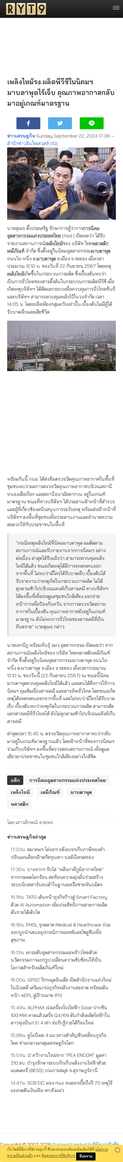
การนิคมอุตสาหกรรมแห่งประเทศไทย (67, 780)
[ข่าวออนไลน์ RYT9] (24, 9)
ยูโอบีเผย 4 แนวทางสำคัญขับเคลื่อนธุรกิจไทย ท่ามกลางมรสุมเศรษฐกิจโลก (58, 1039)
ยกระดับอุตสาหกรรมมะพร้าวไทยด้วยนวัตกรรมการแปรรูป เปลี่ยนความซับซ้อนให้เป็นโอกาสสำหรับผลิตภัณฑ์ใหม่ (56, 960)
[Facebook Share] (28, 123)
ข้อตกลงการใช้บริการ (58, 1155)
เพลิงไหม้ (54, 243)
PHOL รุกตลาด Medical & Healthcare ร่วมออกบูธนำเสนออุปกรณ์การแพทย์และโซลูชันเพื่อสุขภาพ (60, 932)
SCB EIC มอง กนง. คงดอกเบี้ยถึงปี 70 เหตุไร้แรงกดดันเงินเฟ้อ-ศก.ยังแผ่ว (61, 1087)
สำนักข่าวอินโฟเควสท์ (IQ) (32, 143)
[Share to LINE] (92, 123)
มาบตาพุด (100, 251)
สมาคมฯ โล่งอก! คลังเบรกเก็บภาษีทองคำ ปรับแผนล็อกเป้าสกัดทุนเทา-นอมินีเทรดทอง (58, 853)
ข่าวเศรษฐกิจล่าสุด (26, 837)
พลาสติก (100, 243)
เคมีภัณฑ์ (15, 251)
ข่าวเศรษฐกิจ (21, 136)
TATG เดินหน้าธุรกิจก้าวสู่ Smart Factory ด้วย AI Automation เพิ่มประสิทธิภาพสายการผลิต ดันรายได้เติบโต (59, 904)
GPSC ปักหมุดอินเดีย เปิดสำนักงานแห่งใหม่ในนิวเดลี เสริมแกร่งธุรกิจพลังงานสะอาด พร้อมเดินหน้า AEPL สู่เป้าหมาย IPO (61, 987)
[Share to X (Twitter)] (60, 123)
